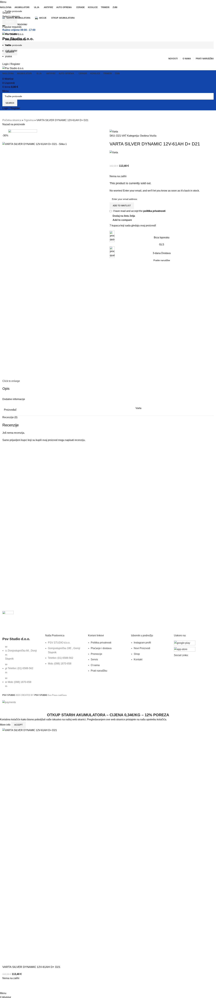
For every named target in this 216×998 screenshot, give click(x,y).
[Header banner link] (108, 499)
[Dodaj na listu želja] (15, 987)
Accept (18, 725)
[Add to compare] (6, 987)
